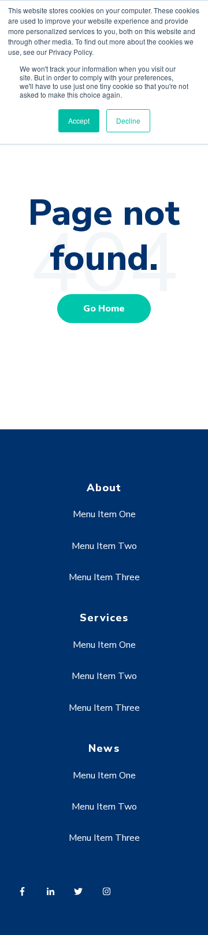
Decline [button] (128, 120)
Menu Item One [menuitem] (104, 514)
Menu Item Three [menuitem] (104, 577)
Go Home (104, 308)
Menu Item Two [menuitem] (104, 546)
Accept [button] (79, 120)
